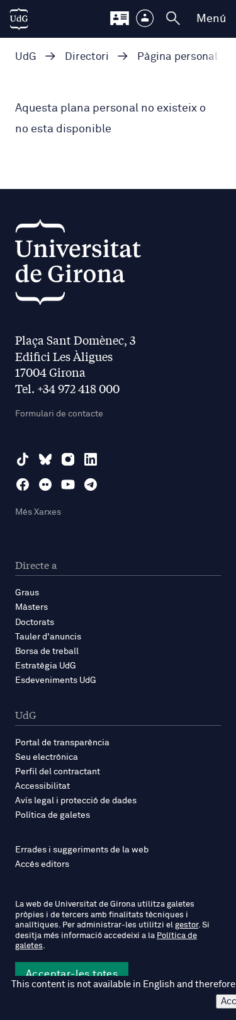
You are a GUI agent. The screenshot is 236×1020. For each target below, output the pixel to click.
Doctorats (34, 622)
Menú (211, 19)
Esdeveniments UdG (55, 680)
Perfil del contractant (57, 771)
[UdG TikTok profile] (22, 459)
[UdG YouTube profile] (68, 484)
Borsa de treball (47, 651)
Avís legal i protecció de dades (76, 800)
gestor (186, 925)
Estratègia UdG (45, 666)
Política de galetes (52, 815)
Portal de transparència (62, 742)
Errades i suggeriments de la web (82, 849)
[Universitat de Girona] (78, 265)
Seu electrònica (46, 757)
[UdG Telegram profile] (90, 484)
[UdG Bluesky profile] (45, 459)
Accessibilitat (42, 786)
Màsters (31, 607)
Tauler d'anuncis (48, 637)
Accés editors (42, 864)
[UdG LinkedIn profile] (90, 459)
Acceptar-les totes (72, 974)
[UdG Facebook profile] (22, 484)
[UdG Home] (19, 19)
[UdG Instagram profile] (68, 459)
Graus (27, 592)
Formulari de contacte (59, 414)
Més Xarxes (38, 512)
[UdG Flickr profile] (45, 484)
